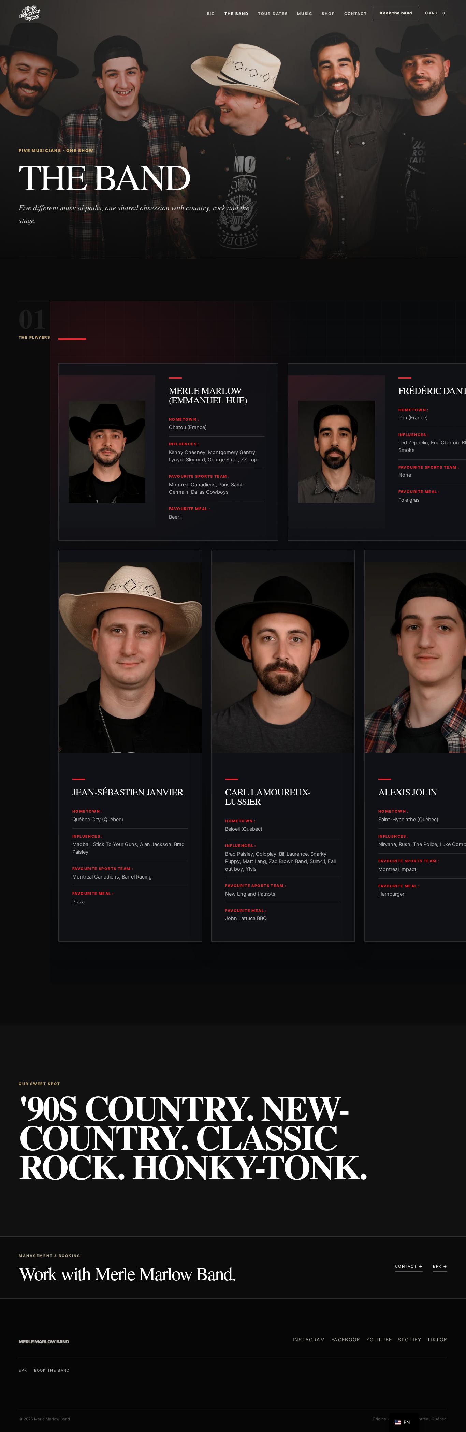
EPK (23, 1370)
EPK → (440, 1266)
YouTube (379, 1339)
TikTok (437, 1339)
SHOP (328, 13)
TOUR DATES (273, 13)
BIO (211, 13)
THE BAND (236, 13)
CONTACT (355, 13)
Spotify (409, 1339)
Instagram (309, 1339)
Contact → (409, 1266)
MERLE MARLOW (44, 1342)
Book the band (396, 13)
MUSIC (304, 13)
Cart (435, 13)
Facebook (346, 1339)
